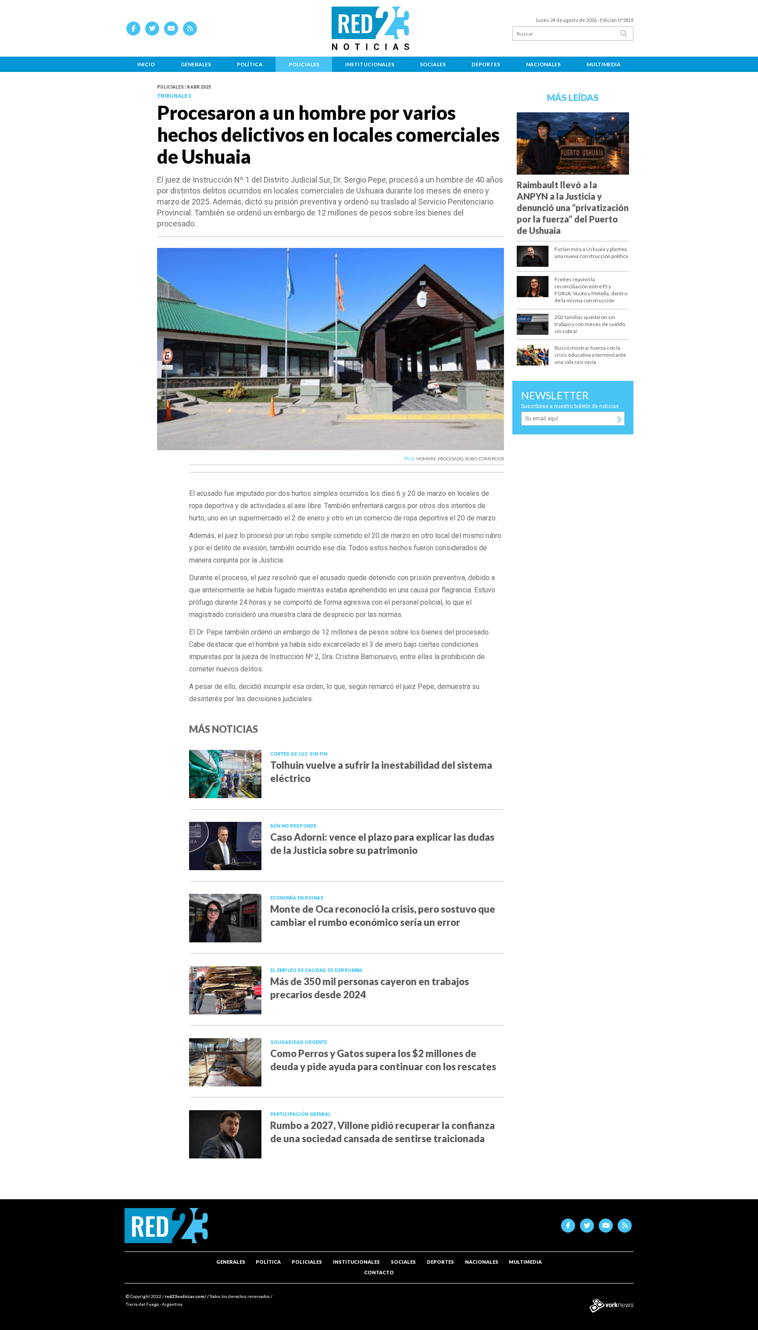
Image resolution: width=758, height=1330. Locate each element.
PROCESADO (450, 458)
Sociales (433, 64)
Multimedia (603, 64)
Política (250, 64)
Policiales (304, 64)
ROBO (471, 458)
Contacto (379, 1272)
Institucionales (369, 64)
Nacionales (543, 64)
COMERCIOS (491, 458)
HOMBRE (426, 458)
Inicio (146, 64)
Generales (196, 64)
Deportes (486, 64)
